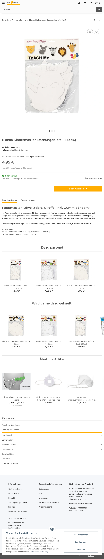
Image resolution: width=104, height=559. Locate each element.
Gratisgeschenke (15, 489)
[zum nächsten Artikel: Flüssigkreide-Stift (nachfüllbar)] (99, 20)
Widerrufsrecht (45, 507)
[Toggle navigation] (3, 1)
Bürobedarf (7, 435)
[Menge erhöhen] (47, 189)
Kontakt (11, 498)
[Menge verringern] (5, 189)
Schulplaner (7, 458)
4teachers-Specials (10, 463)
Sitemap (11, 507)
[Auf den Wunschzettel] (96, 31)
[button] (79, 2)
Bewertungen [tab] (28, 200)
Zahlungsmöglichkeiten (18, 502)
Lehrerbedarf (7, 440)
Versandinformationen (18, 511)
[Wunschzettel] (85, 2)
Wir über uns (14, 493)
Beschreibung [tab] (9, 200)
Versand (19, 168)
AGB (40, 493)
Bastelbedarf (7, 449)
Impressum (43, 498)
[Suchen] (99, 9)
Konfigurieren (81, 542)
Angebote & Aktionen (11, 425)
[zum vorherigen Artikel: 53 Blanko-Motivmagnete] (94, 20)
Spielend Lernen (9, 444)
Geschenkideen (8, 454)
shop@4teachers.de (77, 499)
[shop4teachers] (13, 3)
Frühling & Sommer (19, 150)
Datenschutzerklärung (39, 551)
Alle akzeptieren (81, 535)
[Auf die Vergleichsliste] (90, 31)
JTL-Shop (91, 556)
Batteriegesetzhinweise (49, 502)
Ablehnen (81, 549)
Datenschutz (44, 489)
